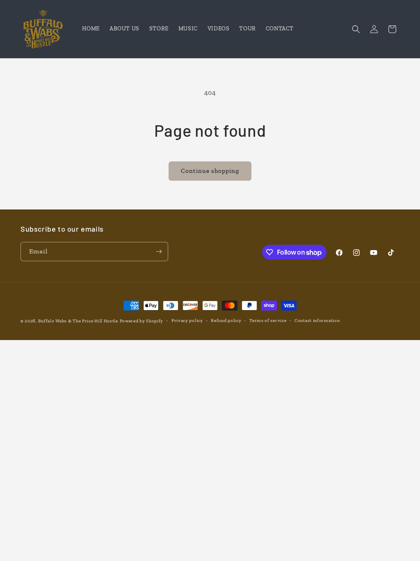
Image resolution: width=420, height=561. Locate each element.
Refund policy (226, 320)
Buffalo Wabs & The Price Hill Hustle (78, 321)
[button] (356, 29)
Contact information (317, 320)
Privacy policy (187, 320)
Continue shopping (210, 171)
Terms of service (267, 320)
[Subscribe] (159, 251)
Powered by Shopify (142, 321)
